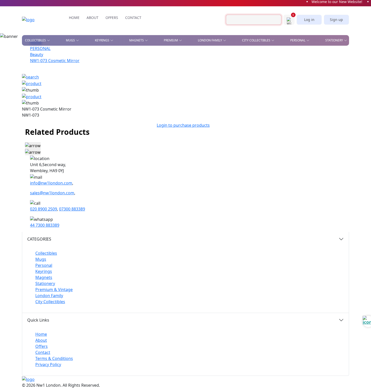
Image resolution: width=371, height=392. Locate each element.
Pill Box (272, 86)
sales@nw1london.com (52, 193)
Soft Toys (274, 93)
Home (41, 334)
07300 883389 (72, 209)
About (41, 340)
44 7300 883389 (44, 225)
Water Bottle (180, 101)
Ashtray (31, 54)
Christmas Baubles (41, 62)
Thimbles (225, 101)
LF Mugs (92, 62)
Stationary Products (224, 65)
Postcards (264, 65)
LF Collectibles (99, 54)
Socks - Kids (227, 93)
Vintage (79, 91)
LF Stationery (97, 69)
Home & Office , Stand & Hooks (275, 56)
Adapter (176, 54)
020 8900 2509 (43, 209)
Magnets (43, 277)
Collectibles (46, 253)
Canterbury (144, 62)
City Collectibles (50, 301)
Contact (42, 352)
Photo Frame (228, 86)
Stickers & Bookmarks (322, 54)
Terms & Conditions (54, 358)
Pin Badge (33, 76)
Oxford (140, 69)
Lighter (175, 86)
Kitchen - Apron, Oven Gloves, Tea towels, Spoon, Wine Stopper (284, 75)
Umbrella (274, 101)
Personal (43, 265)
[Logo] (36, 19)
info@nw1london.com (51, 183)
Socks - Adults (181, 93)
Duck (29, 69)
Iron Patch (34, 91)
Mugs (40, 259)
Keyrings (43, 271)
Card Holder (180, 72)
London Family (49, 295)
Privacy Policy (48, 364)
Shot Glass (34, 84)
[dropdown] (49, 40)
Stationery (45, 283)
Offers (41, 346)
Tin (131, 84)
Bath (138, 54)
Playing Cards (218, 54)
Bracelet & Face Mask (187, 65)
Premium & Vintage (54, 289)
